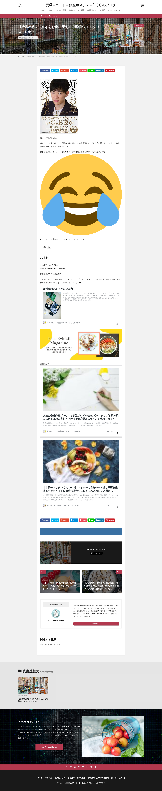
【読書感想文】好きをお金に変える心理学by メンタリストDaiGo (56, 56)
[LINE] (91, 70)
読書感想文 (24, 38)
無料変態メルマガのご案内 (96, 10)
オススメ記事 (61, 10)
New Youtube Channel (49, 747)
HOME (42, 10)
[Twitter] (55, 70)
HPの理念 (80, 10)
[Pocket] (83, 70)
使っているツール (114, 10)
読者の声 (72, 10)
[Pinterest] (110, 70)
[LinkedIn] (99, 70)
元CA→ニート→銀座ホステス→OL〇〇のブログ (81, 5)
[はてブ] (74, 70)
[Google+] (64, 70)
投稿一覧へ (95, 623)
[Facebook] (45, 70)
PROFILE (50, 10)
